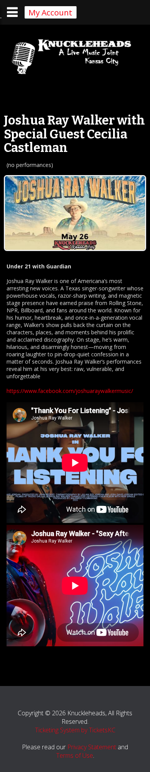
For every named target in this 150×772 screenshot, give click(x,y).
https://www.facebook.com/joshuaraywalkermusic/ (70, 390)
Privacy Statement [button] (91, 747)
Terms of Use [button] (74, 755)
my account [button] (50, 12)
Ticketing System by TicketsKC (75, 730)
